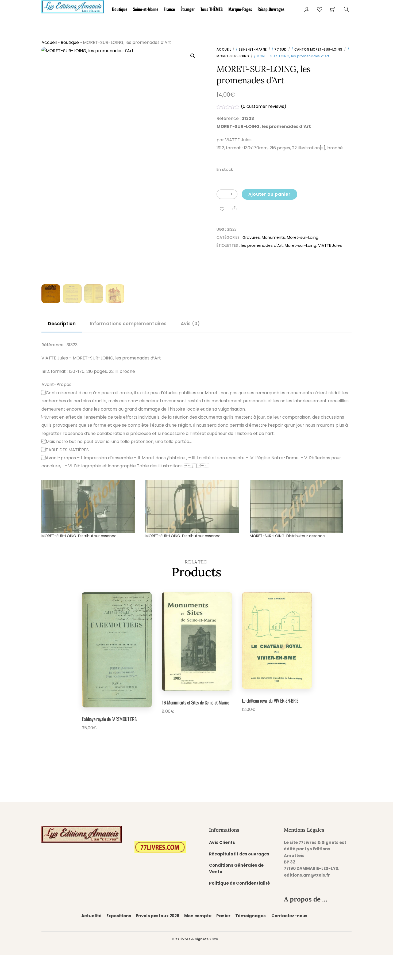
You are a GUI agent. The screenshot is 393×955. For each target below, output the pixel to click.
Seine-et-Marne (145, 9)
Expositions (118, 916)
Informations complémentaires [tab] (128, 323)
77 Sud (280, 49)
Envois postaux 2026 (157, 916)
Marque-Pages (240, 9)
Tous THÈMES (212, 9)
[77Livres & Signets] (72, 6)
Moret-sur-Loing (233, 56)
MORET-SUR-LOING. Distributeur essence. (79, 536)
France (169, 9)
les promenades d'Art (262, 245)
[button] (193, 56)
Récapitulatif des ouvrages (239, 854)
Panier (223, 916)
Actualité (91, 916)
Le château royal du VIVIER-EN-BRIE (270, 700)
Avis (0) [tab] (190, 323)
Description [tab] (62, 323)
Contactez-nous (289, 916)
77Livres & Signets (192, 939)
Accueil (49, 42)
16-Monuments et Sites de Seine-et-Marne (195, 702)
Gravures (251, 237)
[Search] (346, 9)
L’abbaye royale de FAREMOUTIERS (109, 718)
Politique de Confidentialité (239, 883)
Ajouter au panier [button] (109, 740)
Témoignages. (251, 916)
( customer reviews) (263, 106)
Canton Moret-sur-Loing (318, 49)
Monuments (273, 237)
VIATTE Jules (330, 245)
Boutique (119, 9)
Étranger (187, 9)
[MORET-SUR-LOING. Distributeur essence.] (90, 506)
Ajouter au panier (269, 194)
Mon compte (197, 916)
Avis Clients (222, 842)
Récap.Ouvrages (270, 9)
